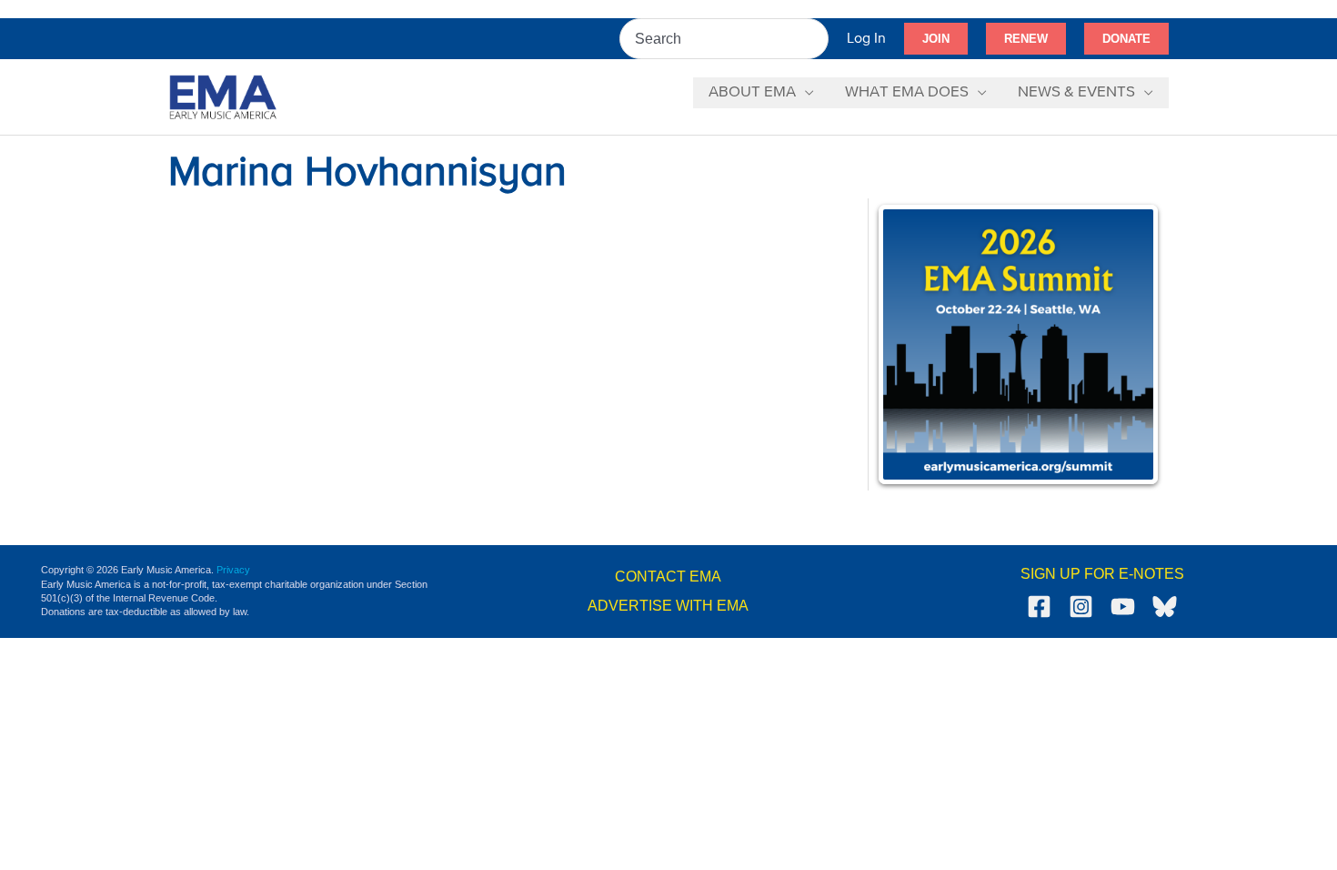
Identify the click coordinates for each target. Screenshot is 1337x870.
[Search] (816, 38)
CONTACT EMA (668, 576)
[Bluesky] (1164, 606)
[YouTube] (1123, 606)
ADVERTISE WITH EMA (668, 605)
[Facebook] (1039, 606)
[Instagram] (1081, 606)
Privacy (233, 569)
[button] (936, 39)
